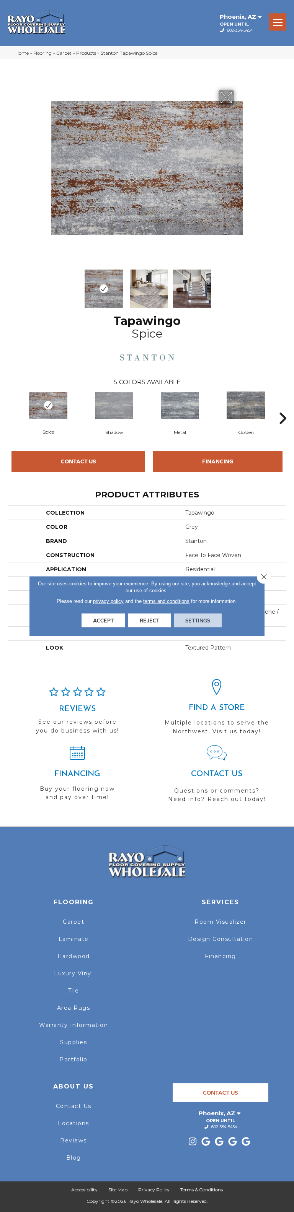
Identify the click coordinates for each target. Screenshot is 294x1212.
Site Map (117, 1190)
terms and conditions (166, 601)
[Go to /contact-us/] (216, 777)
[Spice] (48, 405)
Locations (73, 1123)
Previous (55, 285)
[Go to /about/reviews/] (77, 713)
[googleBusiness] (206, 1142)
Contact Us (78, 461)
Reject (149, 620)
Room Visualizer (220, 921)
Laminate (74, 939)
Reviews (73, 1140)
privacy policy (108, 601)
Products (86, 53)
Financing (218, 461)
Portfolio (73, 1059)
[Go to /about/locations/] (216, 710)
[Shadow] (114, 405)
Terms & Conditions (201, 1190)
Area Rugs (73, 1007)
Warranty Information (73, 1025)
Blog (73, 1157)
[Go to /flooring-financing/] (77, 776)
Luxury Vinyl (73, 973)
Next (239, 285)
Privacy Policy (154, 1190)
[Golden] (246, 405)
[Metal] (180, 405)
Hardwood (73, 956)
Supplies (73, 1042)
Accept (103, 620)
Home (22, 53)
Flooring (42, 53)
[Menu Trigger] (277, 22)
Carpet (64, 53)
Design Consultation (220, 939)
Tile (73, 990)
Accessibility (84, 1190)
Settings (197, 620)
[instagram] (192, 1142)
